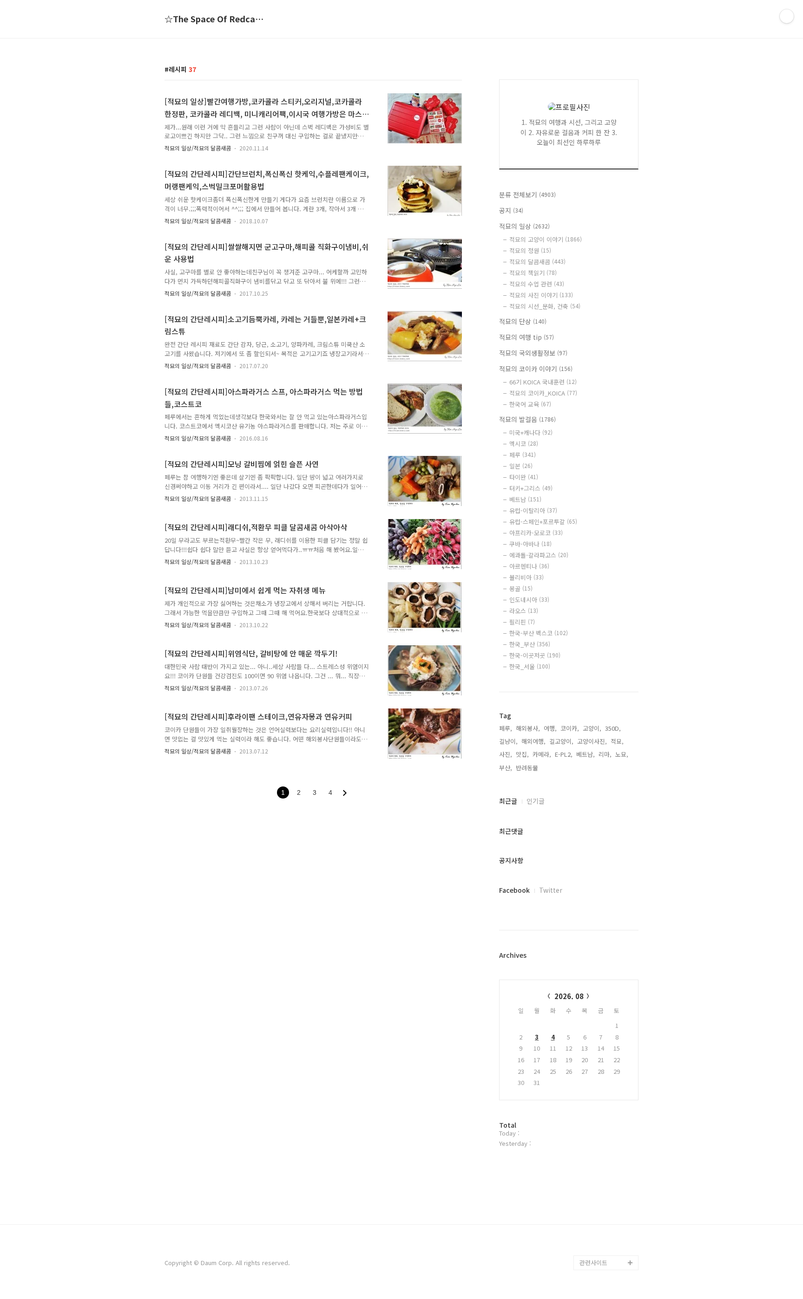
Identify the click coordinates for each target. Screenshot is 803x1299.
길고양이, (561, 741)
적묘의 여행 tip (526, 337)
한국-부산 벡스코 (538, 633)
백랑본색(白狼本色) (605, 1232)
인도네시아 (529, 599)
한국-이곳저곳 (534, 655)
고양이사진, (592, 741)
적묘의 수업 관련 (536, 283)
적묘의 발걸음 (527, 419)
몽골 (521, 588)
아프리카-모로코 (536, 532)
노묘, (621, 754)
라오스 (523, 610)
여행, (550, 728)
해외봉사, (528, 728)
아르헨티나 (529, 566)
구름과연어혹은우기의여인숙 (608, 1166)
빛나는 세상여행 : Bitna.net (602, 988)
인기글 (536, 800)
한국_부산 (529, 644)
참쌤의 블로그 (597, 1247)
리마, (605, 754)
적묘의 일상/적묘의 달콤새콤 (198, 148)
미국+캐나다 (531, 432)
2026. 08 (569, 996)
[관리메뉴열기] (787, 16)
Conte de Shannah (605, 1218)
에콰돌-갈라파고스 (538, 555)
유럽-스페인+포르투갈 (543, 521)
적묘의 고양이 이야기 (545, 239)
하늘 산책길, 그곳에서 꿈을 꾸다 (608, 958)
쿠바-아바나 (530, 543)
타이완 (523, 477)
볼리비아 (526, 577)
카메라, (542, 754)
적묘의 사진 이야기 (541, 295)
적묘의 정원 (530, 250)
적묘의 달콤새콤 (537, 261)
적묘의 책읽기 (533, 272)
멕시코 (523, 443)
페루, (505, 728)
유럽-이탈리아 (533, 510)
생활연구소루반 (599, 1128)
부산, (505, 767)
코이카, (569, 728)
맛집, (522, 754)
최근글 (508, 800)
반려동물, (528, 767)
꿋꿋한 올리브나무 (603, 1069)
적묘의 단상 (522, 321)
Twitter (550, 890)
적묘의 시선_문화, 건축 (544, 306)
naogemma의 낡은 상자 (608, 1047)
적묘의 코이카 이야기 (536, 368)
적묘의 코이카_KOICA (543, 393)
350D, (613, 728)
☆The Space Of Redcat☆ (216, 19)
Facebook (514, 890)
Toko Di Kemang (602, 1188)
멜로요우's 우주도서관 (608, 1024)
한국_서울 (529, 666)
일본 (521, 465)
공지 (511, 210)
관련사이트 (593, 1262)
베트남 (525, 499)
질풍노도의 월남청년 (606, 1203)
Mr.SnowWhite (600, 1084)
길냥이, (508, 741)
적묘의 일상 (524, 226)
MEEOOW (593, 1143)
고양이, (592, 728)
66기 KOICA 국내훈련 (543, 381)
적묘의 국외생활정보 (533, 352)
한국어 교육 (530, 404)
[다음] (344, 792)
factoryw (592, 1114)
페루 (522, 454)
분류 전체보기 (527, 194)
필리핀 (522, 621)
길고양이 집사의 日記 (607, 1099)
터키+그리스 (531, 488)
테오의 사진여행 (600, 1010)
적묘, (617, 741)
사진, (505, 754)
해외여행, (533, 741)
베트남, (585, 754)
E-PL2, (564, 754)
